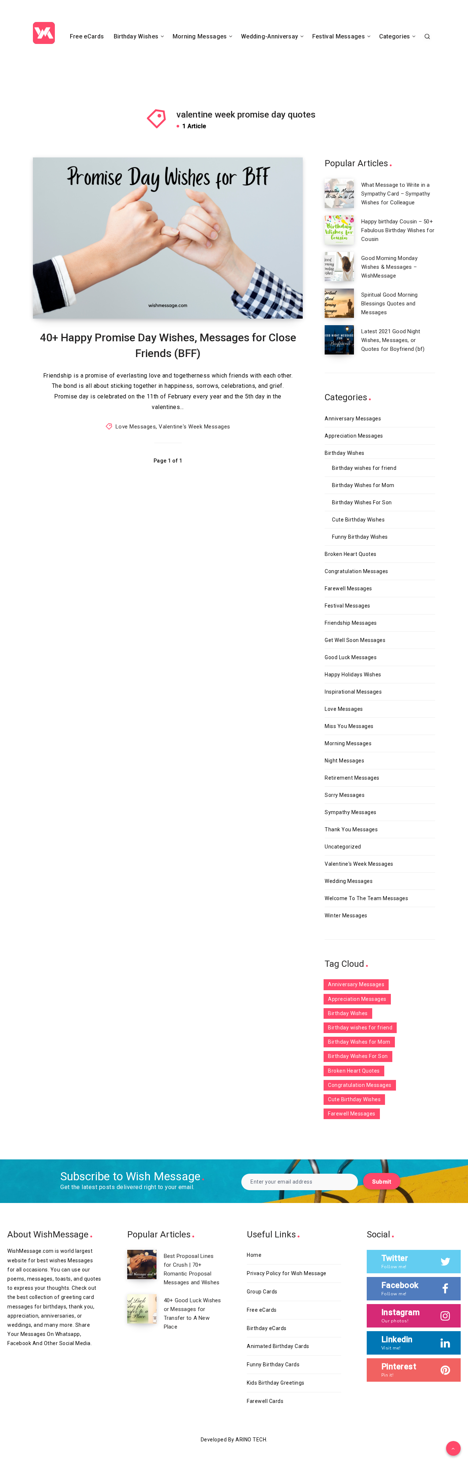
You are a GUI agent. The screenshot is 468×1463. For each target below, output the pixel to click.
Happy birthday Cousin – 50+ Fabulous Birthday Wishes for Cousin (397, 230)
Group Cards (262, 1292)
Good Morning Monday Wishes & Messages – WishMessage (389, 267)
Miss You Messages (349, 726)
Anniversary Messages (353, 419)
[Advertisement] (234, 68)
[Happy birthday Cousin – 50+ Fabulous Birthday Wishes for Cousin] (339, 230)
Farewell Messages (348, 588)
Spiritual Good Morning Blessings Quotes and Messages (389, 304)
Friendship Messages (351, 623)
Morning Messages (200, 36)
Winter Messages (346, 915)
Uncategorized (343, 847)
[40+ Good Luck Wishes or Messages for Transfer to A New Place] (141, 1308)
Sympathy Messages (351, 812)
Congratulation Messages (356, 571)
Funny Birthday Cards (273, 1364)
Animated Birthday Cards (278, 1346)
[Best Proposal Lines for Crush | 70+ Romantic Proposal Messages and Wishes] (141, 1264)
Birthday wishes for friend (364, 468)
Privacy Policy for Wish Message (287, 1273)
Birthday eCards (267, 1328)
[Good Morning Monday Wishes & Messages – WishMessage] (339, 266)
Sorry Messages (345, 795)
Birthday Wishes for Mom (363, 485)
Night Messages (344, 761)
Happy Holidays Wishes (353, 674)
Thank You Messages (351, 829)
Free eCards (87, 36)
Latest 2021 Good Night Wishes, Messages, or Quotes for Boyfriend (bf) (392, 340)
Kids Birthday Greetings (276, 1383)
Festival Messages (338, 36)
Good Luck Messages (351, 657)
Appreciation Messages (354, 436)
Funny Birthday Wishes (360, 537)
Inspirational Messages (353, 692)
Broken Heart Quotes (351, 554)
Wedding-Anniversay (269, 36)
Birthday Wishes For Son (362, 502)
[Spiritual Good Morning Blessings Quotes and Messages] (339, 303)
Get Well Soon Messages (355, 640)
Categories (394, 36)
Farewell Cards (265, 1401)
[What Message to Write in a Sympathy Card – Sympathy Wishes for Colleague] (339, 193)
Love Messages (136, 426)
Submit (381, 1181)
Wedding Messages (349, 881)
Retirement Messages (352, 778)
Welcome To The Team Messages (366, 898)
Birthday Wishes (136, 36)
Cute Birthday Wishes (358, 520)
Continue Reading (270, 296)
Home (254, 1255)
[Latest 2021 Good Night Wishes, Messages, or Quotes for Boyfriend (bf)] (339, 339)
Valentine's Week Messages (194, 426)
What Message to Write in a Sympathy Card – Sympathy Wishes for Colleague (395, 194)
